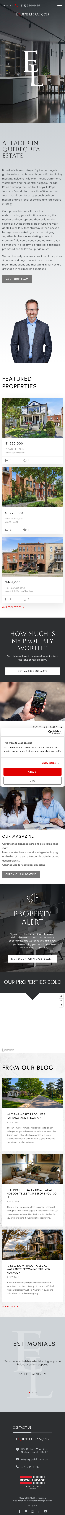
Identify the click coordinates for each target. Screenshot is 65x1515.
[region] (32, 1023)
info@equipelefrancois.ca (34, 1459)
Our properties (12, 607)
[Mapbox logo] (7, 1050)
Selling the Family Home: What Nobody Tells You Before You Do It (32, 1193)
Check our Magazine (21, 874)
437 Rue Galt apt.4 (15, 587)
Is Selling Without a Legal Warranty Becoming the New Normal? (29, 1269)
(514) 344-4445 (30, 5)
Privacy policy (33, 1505)
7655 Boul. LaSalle (14, 449)
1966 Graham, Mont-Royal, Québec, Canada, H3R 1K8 (35, 1451)
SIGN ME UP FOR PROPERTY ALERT (32, 958)
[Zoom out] (61, 1000)
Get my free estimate (32, 671)
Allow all (32, 772)
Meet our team (17, 279)
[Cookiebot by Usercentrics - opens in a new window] (48, 732)
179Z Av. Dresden (14, 518)
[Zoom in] (61, 996)
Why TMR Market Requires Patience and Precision (26, 1116)
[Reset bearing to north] (61, 1005)
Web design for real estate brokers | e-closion (32, 1501)
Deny (32, 780)
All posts (9, 1306)
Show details (49, 763)
